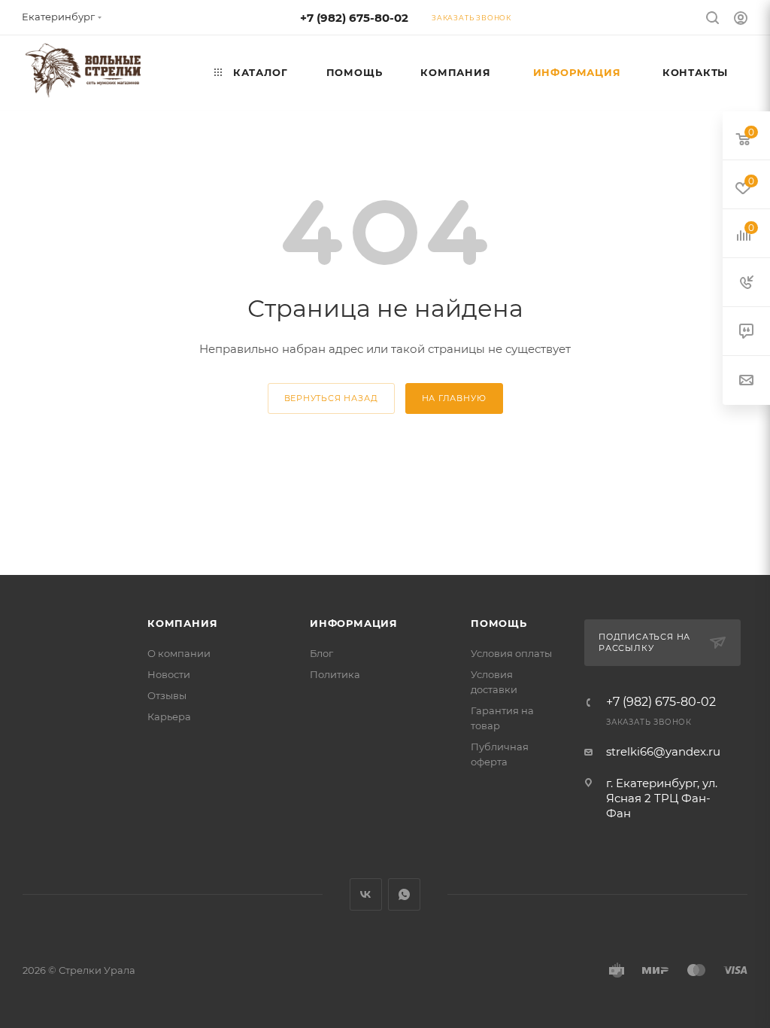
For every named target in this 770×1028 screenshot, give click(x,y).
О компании (179, 653)
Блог (321, 653)
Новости (168, 674)
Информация (354, 623)
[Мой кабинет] (740, 20)
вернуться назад (331, 398)
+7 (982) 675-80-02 (354, 18)
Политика (335, 674)
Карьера (169, 716)
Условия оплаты (511, 653)
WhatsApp (404, 894)
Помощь (499, 623)
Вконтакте (366, 894)
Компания (182, 623)
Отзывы (166, 695)
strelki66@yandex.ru (663, 751)
